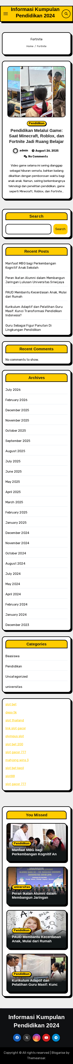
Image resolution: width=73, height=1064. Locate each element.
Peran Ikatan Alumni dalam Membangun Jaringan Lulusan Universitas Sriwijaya (34, 900)
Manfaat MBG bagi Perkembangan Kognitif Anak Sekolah (36, 854)
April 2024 (13, 594)
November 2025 (17, 420)
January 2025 (15, 522)
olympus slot (14, 736)
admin (23, 150)
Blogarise (58, 1053)
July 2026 (13, 390)
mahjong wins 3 (17, 760)
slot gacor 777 (15, 752)
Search (36, 216)
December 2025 (17, 410)
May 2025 (12, 482)
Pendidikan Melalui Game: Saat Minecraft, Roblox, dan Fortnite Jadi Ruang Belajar (36, 136)
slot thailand (14, 720)
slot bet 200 (14, 744)
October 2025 (15, 430)
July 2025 (13, 461)
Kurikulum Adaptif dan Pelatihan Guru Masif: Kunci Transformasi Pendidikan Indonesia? (34, 311)
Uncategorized (16, 676)
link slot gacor (15, 728)
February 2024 (16, 604)
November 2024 (17, 543)
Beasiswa (12, 656)
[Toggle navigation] (6, 13)
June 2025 (13, 471)
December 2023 (17, 625)
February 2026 (16, 400)
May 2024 (12, 584)
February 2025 (16, 512)
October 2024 (15, 553)
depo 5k (11, 712)
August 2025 (15, 451)
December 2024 (17, 533)
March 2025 (14, 502)
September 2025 (17, 441)
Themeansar (36, 1058)
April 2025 (13, 492)
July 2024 (13, 574)
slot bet (11, 704)
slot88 (10, 776)
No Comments (38, 156)
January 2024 (16, 614)
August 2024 (15, 563)
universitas (13, 687)
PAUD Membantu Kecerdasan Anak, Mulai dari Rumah (36, 939)
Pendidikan (36, 123)
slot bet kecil (14, 768)
